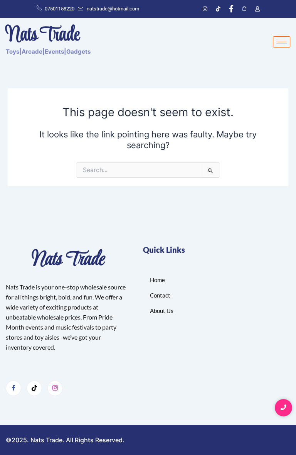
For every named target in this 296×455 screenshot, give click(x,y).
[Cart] (244, 9)
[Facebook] (231, 9)
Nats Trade (66, 260)
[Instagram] (55, 388)
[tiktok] (218, 9)
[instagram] (205, 9)
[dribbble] (34, 388)
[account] (257, 9)
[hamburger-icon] (281, 41)
